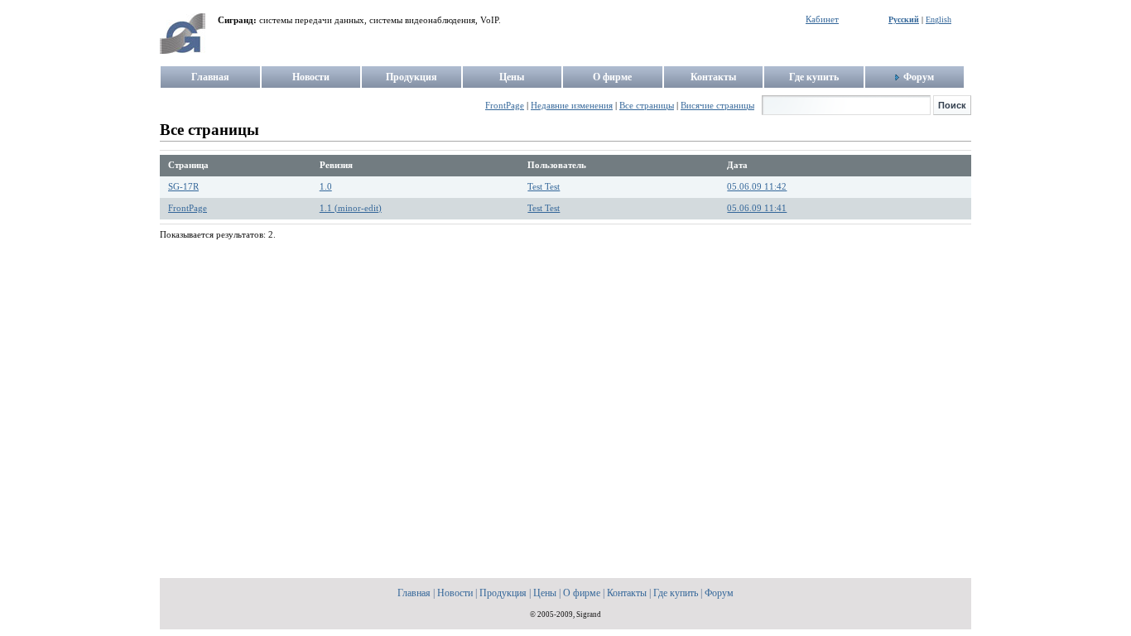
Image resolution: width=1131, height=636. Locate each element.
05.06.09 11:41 (757, 208)
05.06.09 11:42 (757, 186)
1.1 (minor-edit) (351, 208)
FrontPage (187, 208)
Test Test (543, 186)
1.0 (326, 186)
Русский (903, 19)
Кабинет (822, 19)
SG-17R (183, 186)
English (938, 19)
